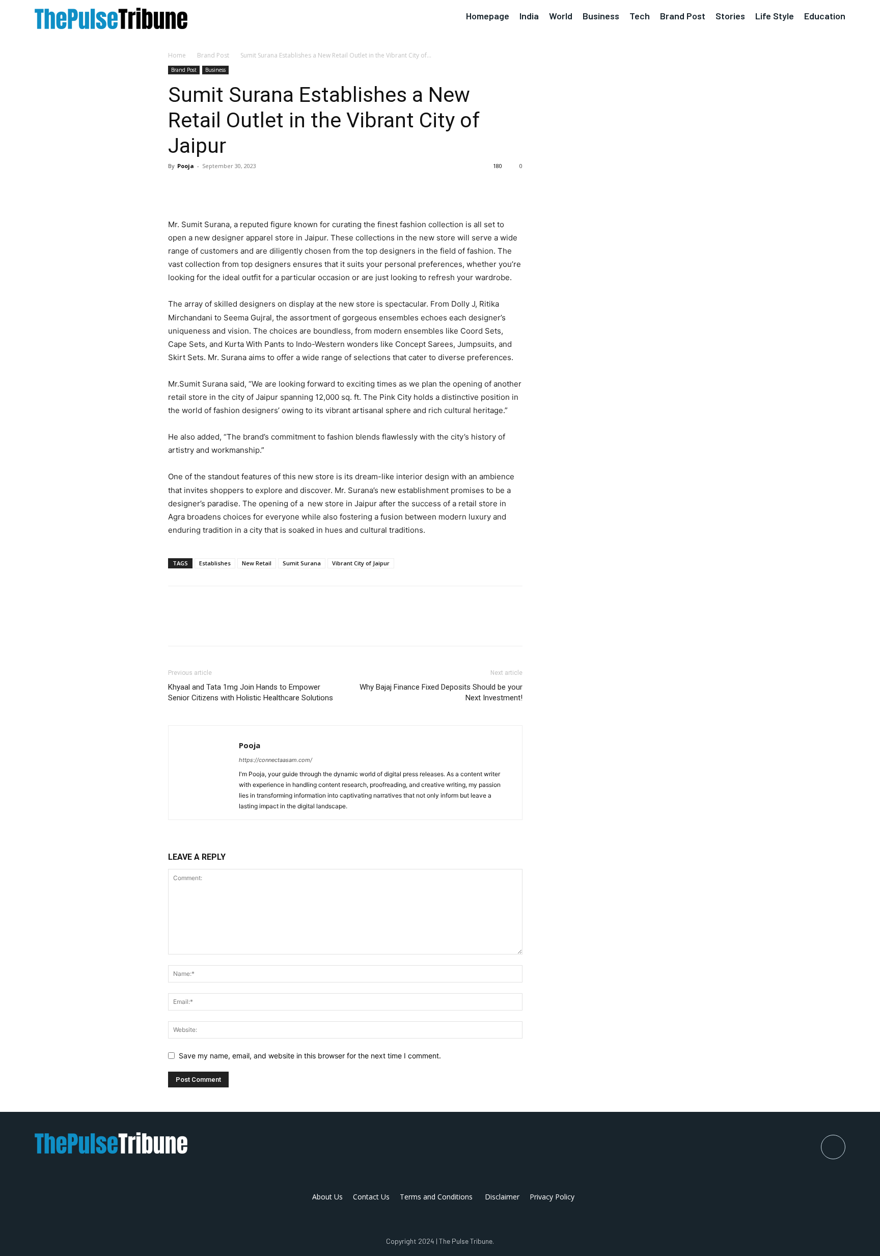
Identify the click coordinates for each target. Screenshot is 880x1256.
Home (177, 55)
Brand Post (213, 55)
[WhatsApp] (248, 189)
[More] (272, 189)
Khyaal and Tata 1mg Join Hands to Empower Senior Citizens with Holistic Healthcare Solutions (250, 692)
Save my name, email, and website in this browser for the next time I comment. (310, 1055)
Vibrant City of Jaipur (361, 563)
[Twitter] (201, 189)
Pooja (185, 166)
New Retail (256, 563)
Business (215, 69)
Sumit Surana (302, 563)
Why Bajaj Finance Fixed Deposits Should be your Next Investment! (441, 692)
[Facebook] (178, 189)
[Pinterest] (225, 189)
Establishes (215, 563)
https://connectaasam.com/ (275, 759)
